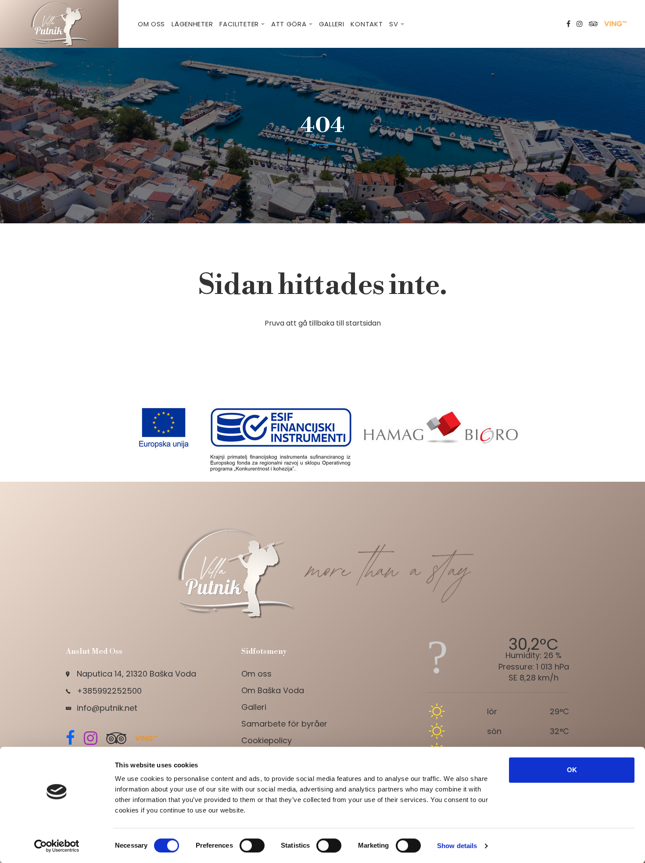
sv (393, 24)
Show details (457, 845)
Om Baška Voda (272, 690)
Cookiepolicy (266, 740)
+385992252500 (109, 690)
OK (572, 769)
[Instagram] (579, 24)
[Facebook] (568, 24)
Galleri (331, 24)
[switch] (252, 845)
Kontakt (367, 24)
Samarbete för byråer (284, 723)
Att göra (289, 24)
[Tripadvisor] (593, 24)
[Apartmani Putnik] (59, 23)
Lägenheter (192, 24)
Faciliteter (239, 24)
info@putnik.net (107, 707)
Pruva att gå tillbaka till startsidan (323, 323)
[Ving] (616, 24)
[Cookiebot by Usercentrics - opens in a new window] (56, 845)
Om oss (151, 24)
